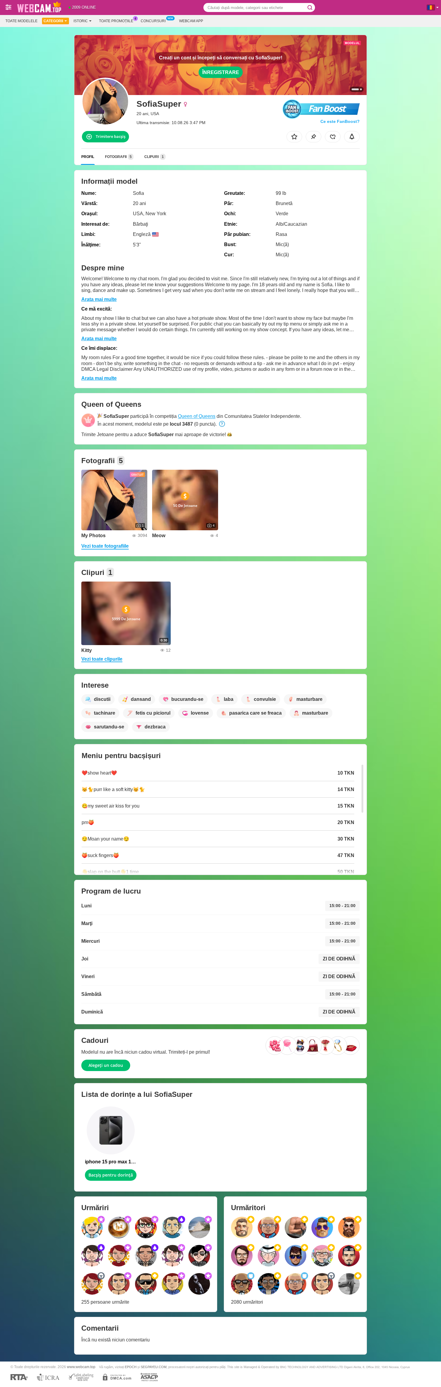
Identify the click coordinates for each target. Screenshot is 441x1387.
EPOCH (130, 1367)
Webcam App (191, 21)
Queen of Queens (196, 416)
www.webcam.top (81, 1367)
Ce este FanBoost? (340, 121)
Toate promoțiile (116, 21)
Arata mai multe (99, 299)
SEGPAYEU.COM (153, 1367)
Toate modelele (21, 21)
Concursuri (153, 21)
